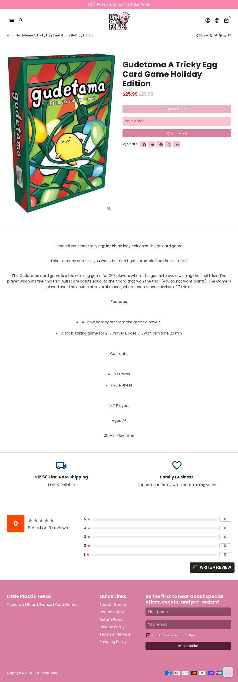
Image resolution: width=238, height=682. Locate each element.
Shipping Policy (113, 641)
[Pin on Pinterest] (220, 35)
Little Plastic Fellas (45, 673)
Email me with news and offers (173, 635)
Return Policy (111, 619)
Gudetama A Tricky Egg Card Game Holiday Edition (54, 35)
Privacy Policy (112, 627)
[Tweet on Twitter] (215, 35)
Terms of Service (114, 634)
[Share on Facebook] (211, 35)
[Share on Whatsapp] (225, 35)
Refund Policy (111, 612)
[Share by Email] (229, 35)
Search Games (113, 604)
